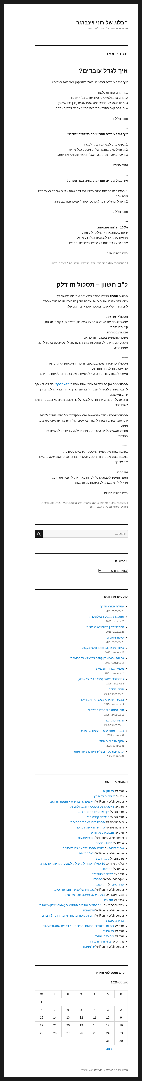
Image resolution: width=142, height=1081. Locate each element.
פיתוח (54, 263)
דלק (80, 503)
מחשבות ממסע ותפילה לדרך (106, 616)
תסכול (108, 506)
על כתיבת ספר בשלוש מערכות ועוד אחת (99, 751)
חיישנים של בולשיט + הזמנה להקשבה (71, 801)
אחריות (101, 263)
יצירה (58, 503)
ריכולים (124, 506)
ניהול (69, 263)
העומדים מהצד (114, 720)
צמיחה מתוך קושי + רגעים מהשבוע (102, 730)
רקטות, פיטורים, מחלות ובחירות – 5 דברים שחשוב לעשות (78, 926)
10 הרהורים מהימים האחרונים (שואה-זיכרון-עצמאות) (70, 905)
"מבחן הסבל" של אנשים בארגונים (83, 848)
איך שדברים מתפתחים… (93, 811)
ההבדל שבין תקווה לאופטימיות (105, 627)
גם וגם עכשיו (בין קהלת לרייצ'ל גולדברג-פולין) (96, 658)
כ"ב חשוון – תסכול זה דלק (92, 284)
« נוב (109, 1048)
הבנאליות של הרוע (102, 832)
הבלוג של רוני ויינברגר (102, 23)
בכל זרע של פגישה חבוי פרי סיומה (74, 889)
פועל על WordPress (91, 1070)
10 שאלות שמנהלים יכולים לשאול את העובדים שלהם (72, 863)
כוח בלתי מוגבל (104, 936)
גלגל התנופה (87, 853)
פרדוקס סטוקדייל (102, 874)
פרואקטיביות (48, 503)
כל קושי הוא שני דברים (91, 827)
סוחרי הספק (116, 689)
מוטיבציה (84, 263)
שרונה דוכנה (116, 848)
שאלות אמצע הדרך (112, 606)
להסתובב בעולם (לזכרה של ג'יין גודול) (101, 679)
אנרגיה (95, 503)
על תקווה (108, 791)
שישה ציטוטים (115, 637)
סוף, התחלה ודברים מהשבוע (106, 710)
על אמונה (89, 910)
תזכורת (108, 900)
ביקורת (87, 503)
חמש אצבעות (86, 837)
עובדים (62, 263)
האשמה (73, 503)
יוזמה (93, 263)
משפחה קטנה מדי (98, 817)
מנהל (76, 263)
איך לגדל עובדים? (103, 70)
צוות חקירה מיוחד (100, 941)
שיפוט (116, 506)
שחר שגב (118, 884)
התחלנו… (106, 869)
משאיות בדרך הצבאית (110, 668)
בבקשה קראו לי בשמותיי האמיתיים (102, 699)
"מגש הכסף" (63, 384)
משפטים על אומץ (104, 796)
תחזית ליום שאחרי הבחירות (87, 822)
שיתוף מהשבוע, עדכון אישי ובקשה (103, 647)
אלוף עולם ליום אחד (111, 741)
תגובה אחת (96, 506)
